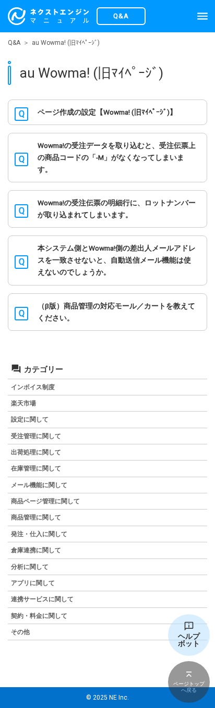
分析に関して (30, 566)
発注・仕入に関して (39, 534)
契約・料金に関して (39, 615)
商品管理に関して (36, 517)
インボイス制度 (33, 387)
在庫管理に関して (36, 468)
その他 (20, 632)
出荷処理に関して (36, 452)
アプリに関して (33, 583)
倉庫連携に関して (36, 550)
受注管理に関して (36, 436)
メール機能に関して (39, 485)
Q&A (14, 42)
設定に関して (30, 419)
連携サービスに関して (42, 599)
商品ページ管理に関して (45, 501)
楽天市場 (23, 403)
